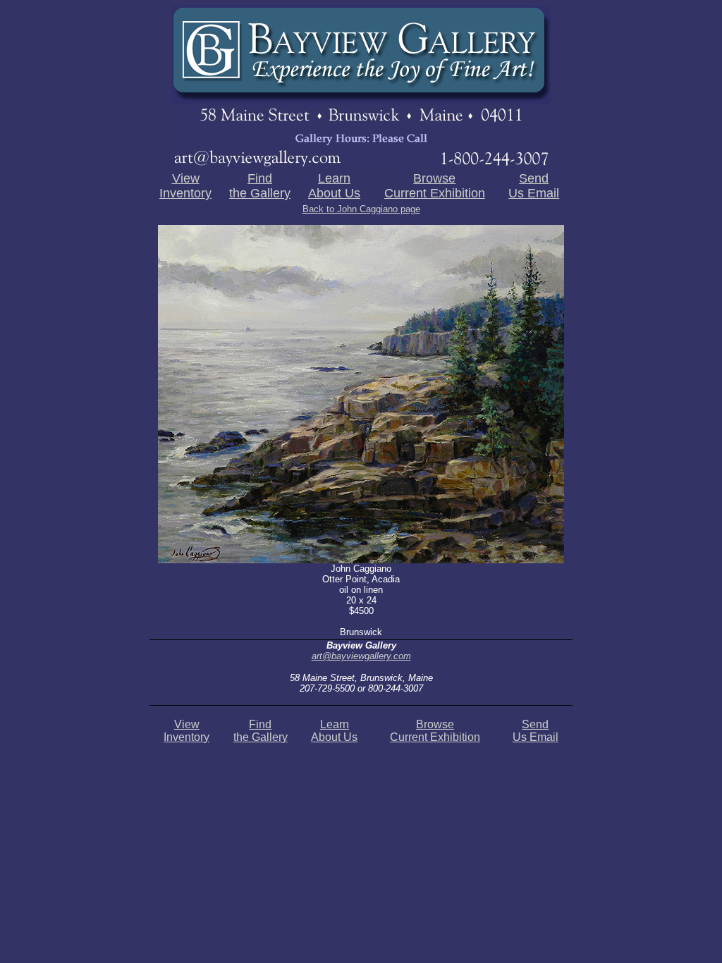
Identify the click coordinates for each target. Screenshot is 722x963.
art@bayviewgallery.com (361, 656)
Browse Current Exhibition (434, 185)
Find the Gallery (259, 185)
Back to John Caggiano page (361, 209)
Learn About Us (334, 185)
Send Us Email (533, 185)
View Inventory (185, 185)
